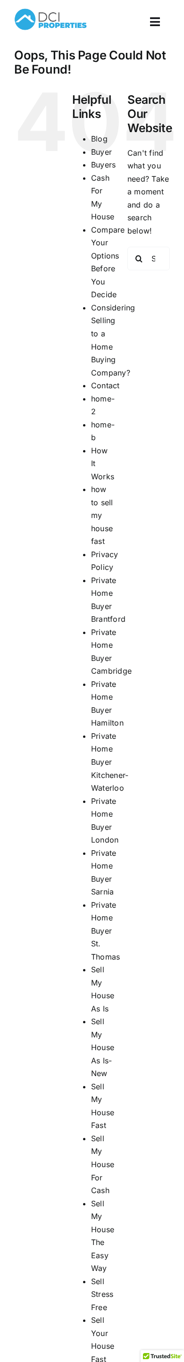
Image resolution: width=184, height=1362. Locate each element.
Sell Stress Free (102, 1294)
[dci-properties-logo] (50, 8)
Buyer (101, 152)
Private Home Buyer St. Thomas (105, 930)
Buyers (103, 164)
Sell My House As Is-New (102, 1047)
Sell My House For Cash (102, 1164)
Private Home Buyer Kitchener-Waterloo (109, 762)
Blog (99, 138)
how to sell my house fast (102, 515)
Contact (105, 385)
